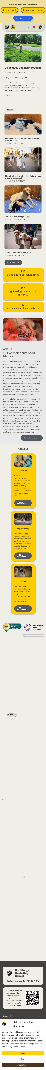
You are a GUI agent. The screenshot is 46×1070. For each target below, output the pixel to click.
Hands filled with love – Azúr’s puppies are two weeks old (21, 139)
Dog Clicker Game (23, 18)
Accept (23, 1053)
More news (11, 262)
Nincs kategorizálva (21, 77)
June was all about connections (17, 252)
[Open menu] (28, 27)
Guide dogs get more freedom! (22, 67)
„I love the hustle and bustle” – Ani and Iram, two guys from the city (22, 177)
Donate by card (9, 10)
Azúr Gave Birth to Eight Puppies (17, 217)
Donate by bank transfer (33, 10)
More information (30, 438)
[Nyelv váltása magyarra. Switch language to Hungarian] (34, 27)
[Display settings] (39, 27)
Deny (23, 1059)
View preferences (23, 1065)
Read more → (9, 95)
